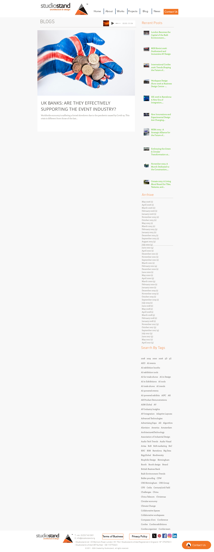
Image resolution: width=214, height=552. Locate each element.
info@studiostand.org (86, 538)
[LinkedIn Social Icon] (175, 536)
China (155, 492)
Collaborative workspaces (152, 515)
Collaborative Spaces (150, 510)
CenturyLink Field (162, 487)
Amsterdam (166, 427)
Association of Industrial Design (155, 436)
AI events (151, 363)
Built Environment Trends (153, 473)
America (155, 427)
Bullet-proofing (148, 478)
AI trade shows (148, 386)
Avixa (143, 446)
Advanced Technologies (151, 418)
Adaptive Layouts (164, 413)
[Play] (112, 23)
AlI (160, 422)
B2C (170, 446)
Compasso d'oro (148, 519)
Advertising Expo (149, 422)
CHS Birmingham (149, 482)
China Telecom (148, 496)
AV (155, 404)
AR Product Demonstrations (154, 399)
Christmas (161, 496)
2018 (143, 358)
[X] (154, 536)
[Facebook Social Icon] (164, 536)
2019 (149, 358)
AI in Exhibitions (149, 381)
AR (169, 395)
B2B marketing (160, 446)
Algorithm (168, 422)
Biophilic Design (148, 459)
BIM (149, 450)
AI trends (160, 386)
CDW (159, 478)
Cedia (149, 487)
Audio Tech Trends (149, 441)
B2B (150, 446)
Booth (144, 464)
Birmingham (163, 459)
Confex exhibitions (158, 524)
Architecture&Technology (152, 432)
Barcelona (157, 450)
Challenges (146, 492)
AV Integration (148, 413)
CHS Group (164, 482)
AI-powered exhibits (150, 395)
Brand (165, 464)
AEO (143, 363)
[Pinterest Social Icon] (159, 536)
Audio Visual (165, 441)
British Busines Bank (150, 469)
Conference (162, 519)
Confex (144, 524)
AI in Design (165, 376)
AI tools (162, 381)
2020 (155, 358)
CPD (143, 487)
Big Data (167, 450)
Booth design (154, 464)
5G (170, 358)
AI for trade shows (149, 376)
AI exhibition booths (150, 367)
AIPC (163, 395)
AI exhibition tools (149, 372)
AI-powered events (149, 390)
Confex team (164, 528)
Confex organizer (149, 528)
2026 (161, 358)
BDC (143, 450)
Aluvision (145, 427)
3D (166, 358)
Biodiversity (158, 455)
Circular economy (149, 501)
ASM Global (146, 404)
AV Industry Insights (150, 409)
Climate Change (148, 505)
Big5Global (146, 455)
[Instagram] (169, 536)
